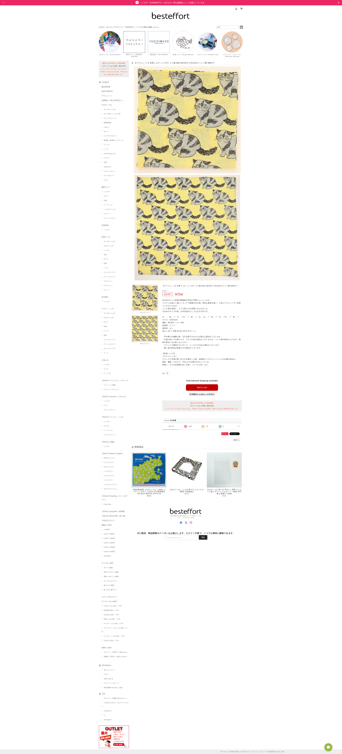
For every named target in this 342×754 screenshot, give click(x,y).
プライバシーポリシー (112, 683)
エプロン (107, 426)
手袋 (105, 162)
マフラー (107, 158)
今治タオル (107, 167)
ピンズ (106, 369)
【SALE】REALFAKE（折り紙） (114, 516)
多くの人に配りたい (110, 590)
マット (106, 353)
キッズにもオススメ (110, 581)
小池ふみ (105, 360)
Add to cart (202, 387)
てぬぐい (107, 127)
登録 (203, 537)
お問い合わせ (108, 679)
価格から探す (107, 525)
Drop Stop (107, 504)
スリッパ (107, 290)
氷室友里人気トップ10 (111, 610)
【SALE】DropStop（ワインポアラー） (115, 498)
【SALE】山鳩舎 (108, 442)
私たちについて (109, 670)
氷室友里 (105, 225)
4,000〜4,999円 (109, 547)
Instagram (108, 720)
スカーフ (107, 214)
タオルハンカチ (109, 246)
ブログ (106, 674)
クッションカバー (110, 218)
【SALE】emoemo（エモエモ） (114, 396)
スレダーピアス (109, 476)
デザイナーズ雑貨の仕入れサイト (115, 698)
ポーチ (106, 131)
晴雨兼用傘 (107, 123)
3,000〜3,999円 (109, 543)
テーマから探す (108, 563)
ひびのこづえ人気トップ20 (113, 606)
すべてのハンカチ (110, 109)
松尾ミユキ (106, 237)
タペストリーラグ (110, 348)
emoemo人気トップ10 (111, 615)
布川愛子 (105, 297)
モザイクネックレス (110, 489)
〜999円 (107, 529)
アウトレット (107, 96)
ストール (107, 145)
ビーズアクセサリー (110, 136)
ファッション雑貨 (110, 385)
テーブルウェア (109, 175)
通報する (236, 440)
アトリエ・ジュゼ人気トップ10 (114, 636)
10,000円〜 (108, 556)
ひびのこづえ (107, 105)
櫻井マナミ (106, 187)
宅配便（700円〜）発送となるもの (115, 656)
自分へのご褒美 (109, 585)
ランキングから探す (109, 601)
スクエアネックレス (110, 484)
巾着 (105, 200)
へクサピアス (108, 471)
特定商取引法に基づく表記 (113, 687)
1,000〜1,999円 (109, 534)
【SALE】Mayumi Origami (112, 453)
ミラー (106, 405)
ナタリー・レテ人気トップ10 (113, 623)
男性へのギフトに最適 (111, 576)
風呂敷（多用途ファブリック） (114, 140)
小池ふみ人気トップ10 (111, 640)
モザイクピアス (109, 467)
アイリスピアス (109, 462)
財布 (105, 335)
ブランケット (108, 285)
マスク (106, 180)
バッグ (106, 149)
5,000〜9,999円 (109, 551)
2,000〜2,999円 (109, 538)
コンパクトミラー (110, 272)
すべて (171, 426)
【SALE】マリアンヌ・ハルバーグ (115, 380)
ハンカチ (107, 192)
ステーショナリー (110, 171)
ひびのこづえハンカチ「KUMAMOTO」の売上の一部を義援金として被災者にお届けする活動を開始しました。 (141, 27)
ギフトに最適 (108, 568)
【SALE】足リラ (108, 520)
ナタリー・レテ (108, 309)
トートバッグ (108, 205)
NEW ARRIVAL (107, 91)
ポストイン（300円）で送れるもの (115, 652)
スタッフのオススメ (109, 597)
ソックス (107, 230)
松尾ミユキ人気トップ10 (112, 619)
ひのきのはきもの (110, 153)
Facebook (107, 711)
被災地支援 (106, 87)
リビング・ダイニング (111, 389)
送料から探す (107, 647)
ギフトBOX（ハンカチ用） (112, 114)
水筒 (105, 255)
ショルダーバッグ (110, 209)
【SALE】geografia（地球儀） (114, 511)
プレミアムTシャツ (110, 118)
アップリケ (107, 373)
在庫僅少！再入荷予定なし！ (113, 100)
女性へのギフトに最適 (111, 572)
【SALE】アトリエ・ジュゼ (112, 417)
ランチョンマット (110, 435)
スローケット (108, 281)
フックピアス (108, 480)
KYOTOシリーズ (109, 458)
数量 (163, 373)
